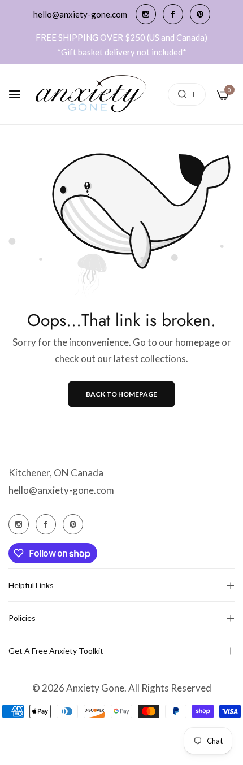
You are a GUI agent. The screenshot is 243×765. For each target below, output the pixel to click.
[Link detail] (146, 14)
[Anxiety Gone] (91, 94)
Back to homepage (121, 394)
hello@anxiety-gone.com (61, 490)
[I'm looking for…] (179, 94)
